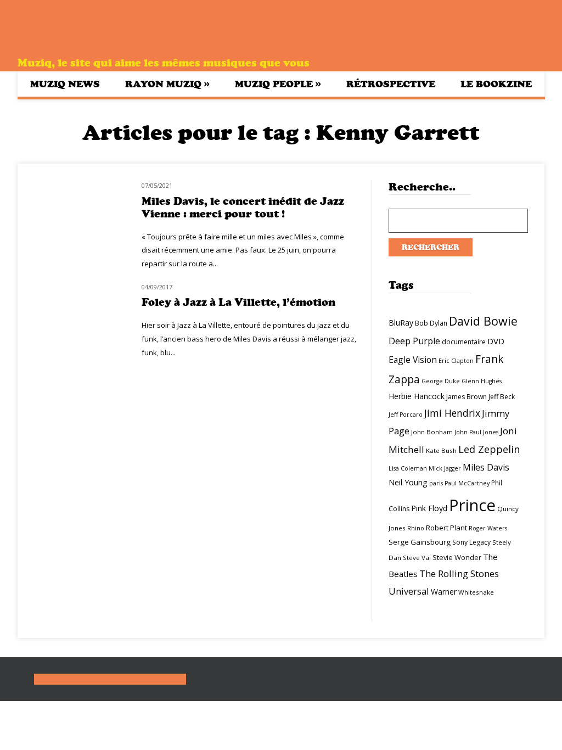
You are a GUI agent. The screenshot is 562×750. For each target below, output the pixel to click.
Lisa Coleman (408, 468)
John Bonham (432, 432)
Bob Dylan (431, 323)
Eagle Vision (413, 360)
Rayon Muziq (167, 83)
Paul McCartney (467, 483)
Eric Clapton (456, 361)
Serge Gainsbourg (420, 542)
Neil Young (408, 482)
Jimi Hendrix (452, 412)
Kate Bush (441, 450)
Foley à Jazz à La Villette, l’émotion (238, 302)
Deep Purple (414, 341)
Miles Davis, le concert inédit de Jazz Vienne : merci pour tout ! (243, 207)
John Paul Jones (476, 432)
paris (436, 483)
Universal (409, 591)
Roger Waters (488, 528)
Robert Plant (446, 528)
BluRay (401, 322)
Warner (444, 591)
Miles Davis (486, 467)
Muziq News (65, 84)
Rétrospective (390, 84)
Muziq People (278, 83)
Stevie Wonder (456, 557)
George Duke (441, 381)
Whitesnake (476, 592)
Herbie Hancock (417, 396)
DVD (495, 340)
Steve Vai (417, 557)
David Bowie (483, 321)
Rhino (415, 528)
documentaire (464, 341)
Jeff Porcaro (406, 414)
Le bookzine (496, 84)
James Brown (466, 396)
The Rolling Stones (459, 573)
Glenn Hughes (482, 381)
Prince (472, 505)
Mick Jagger (445, 468)
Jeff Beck (501, 396)
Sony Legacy (471, 542)
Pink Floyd (429, 508)
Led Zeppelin (489, 449)
